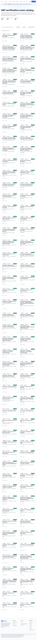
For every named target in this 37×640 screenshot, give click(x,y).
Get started (33, 1)
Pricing (21, 1)
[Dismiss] (36, 4)
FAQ (24, 1)
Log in (29, 1)
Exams (6, 1)
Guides (10, 1)
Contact (30, 625)
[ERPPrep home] (2, 2)
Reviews (17, 1)
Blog (13, 1)
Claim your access (28, 4)
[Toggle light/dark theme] (27, 1)
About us (30, 622)
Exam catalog (15, 622)
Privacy (30, 628)
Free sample (15, 625)
